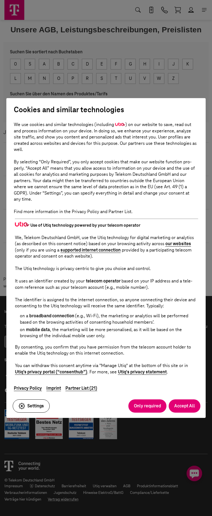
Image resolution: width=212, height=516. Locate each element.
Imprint (53, 388)
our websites (178, 244)
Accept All (184, 406)
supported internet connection (90, 250)
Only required (147, 406)
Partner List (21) (81, 388)
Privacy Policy (28, 388)
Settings (35, 406)
